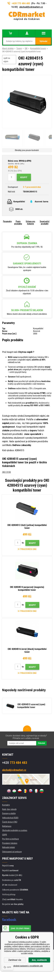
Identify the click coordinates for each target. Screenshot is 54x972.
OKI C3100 (6, 472)
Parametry (7, 221)
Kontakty (6, 805)
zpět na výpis (6, 60)
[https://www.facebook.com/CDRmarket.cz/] (9, 919)
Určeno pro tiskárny (30, 222)
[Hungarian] (14, 791)
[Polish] (20, 791)
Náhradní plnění (8, 847)
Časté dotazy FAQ (9, 822)
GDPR (4, 834)
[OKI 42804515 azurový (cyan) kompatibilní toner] (27, 102)
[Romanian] (25, 791)
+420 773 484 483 (21, 3)
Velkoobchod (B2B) (10, 817)
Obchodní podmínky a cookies (14, 830)
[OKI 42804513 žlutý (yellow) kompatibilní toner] (27, 509)
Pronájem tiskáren (9, 843)
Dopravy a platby (9, 813)
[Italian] (36, 791)
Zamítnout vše (14, 960)
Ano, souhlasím (39, 960)
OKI (26, 48)
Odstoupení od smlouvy (12, 851)
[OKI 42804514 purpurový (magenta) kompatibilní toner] (27, 571)
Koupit (23, 177)
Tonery (19, 48)
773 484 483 (14, 763)
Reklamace (6, 826)
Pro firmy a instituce (10, 839)
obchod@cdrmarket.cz (31, 6)
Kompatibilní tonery (38, 48)
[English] (9, 791)
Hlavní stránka (8, 48)
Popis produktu (18, 222)
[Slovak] (31, 791)
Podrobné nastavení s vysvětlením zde (27, 966)
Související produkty (44, 222)
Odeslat (41, 743)
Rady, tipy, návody (9, 809)
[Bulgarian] (42, 791)
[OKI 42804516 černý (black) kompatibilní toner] (27, 633)
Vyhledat (43, 41)
